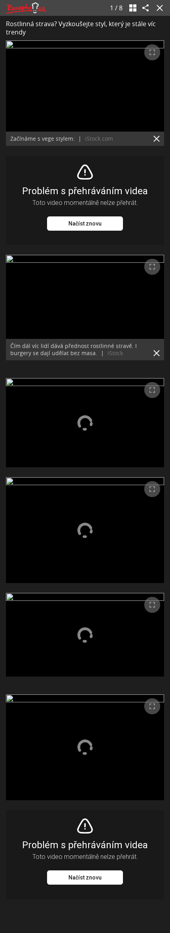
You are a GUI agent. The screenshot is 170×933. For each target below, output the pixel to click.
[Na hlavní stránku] (26, 7)
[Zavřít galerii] (158, 8)
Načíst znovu (85, 223)
